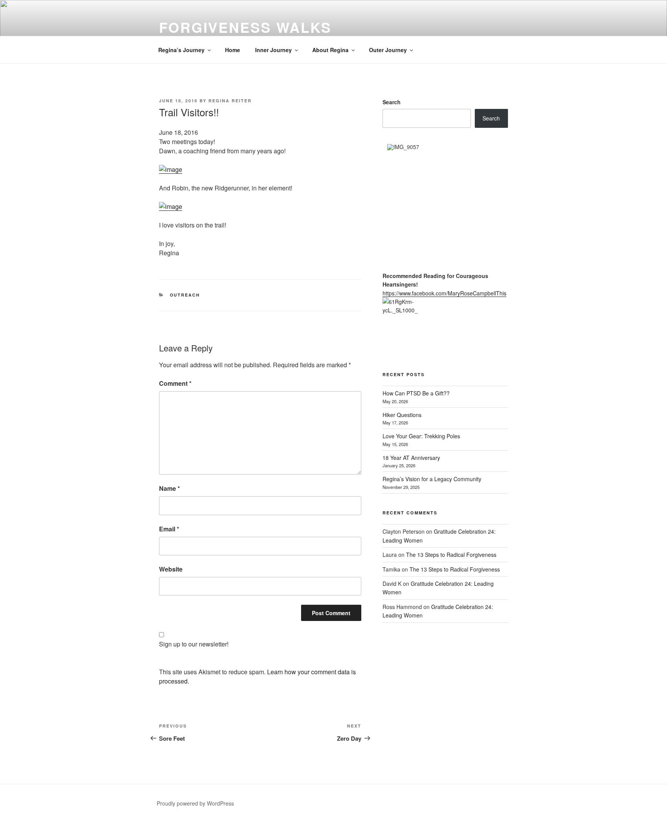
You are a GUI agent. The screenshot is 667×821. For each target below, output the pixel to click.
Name (169, 488)
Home (232, 50)
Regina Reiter (230, 100)
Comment (175, 383)
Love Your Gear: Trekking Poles (421, 436)
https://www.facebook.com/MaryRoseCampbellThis (444, 293)
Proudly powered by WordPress (195, 803)
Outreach (185, 295)
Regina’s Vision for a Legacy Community (432, 479)
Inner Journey (273, 50)
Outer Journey (388, 50)
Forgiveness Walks (245, 27)
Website (171, 569)
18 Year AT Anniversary (411, 457)
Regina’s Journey (181, 50)
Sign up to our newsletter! (194, 643)
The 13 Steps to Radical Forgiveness (451, 554)
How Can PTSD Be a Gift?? (416, 393)
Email (169, 528)
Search (392, 102)
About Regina (330, 50)
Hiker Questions (402, 415)
